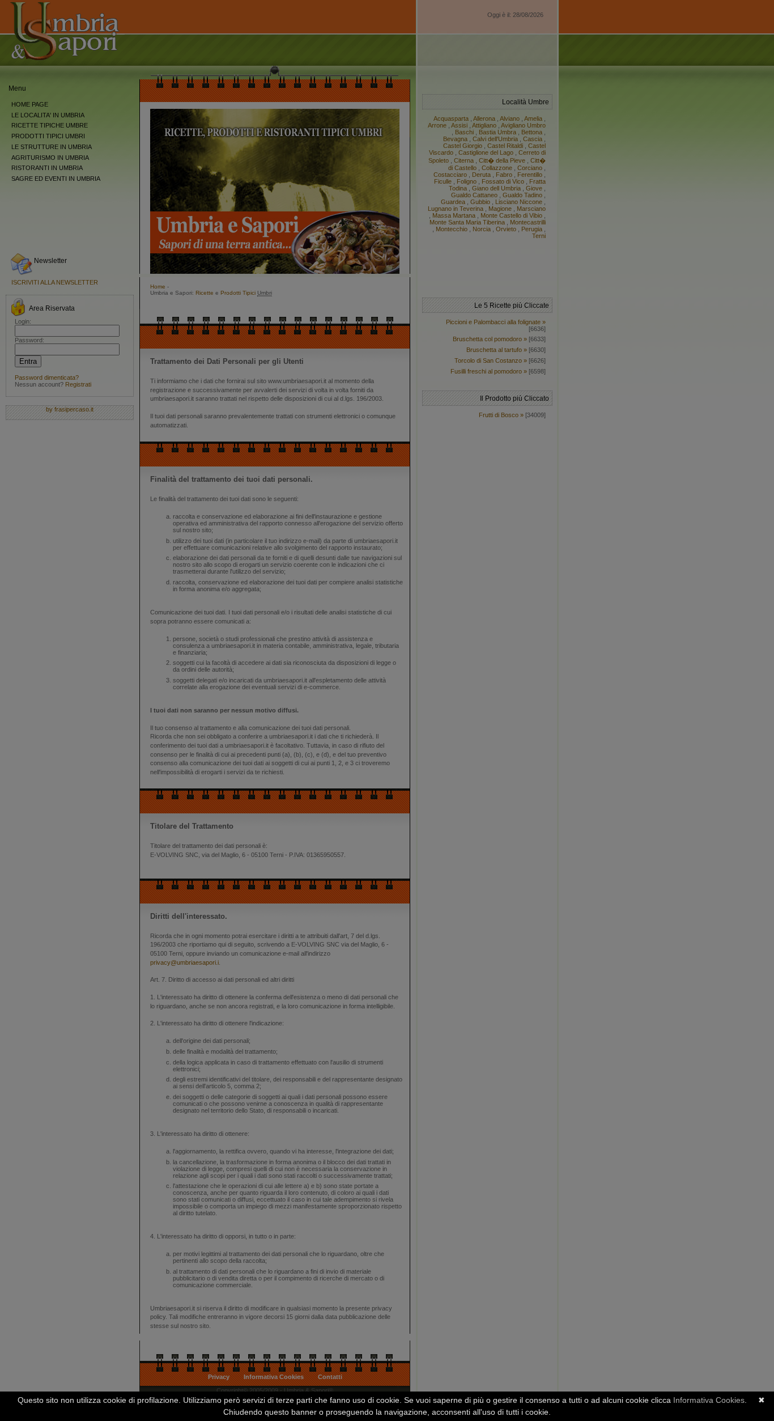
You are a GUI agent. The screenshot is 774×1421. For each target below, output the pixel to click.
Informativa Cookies (709, 1400)
